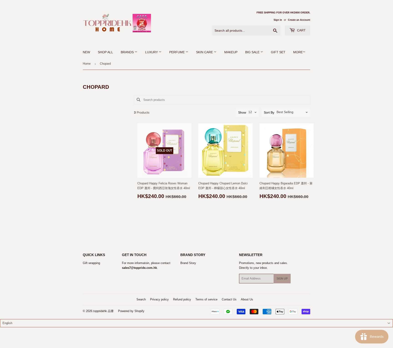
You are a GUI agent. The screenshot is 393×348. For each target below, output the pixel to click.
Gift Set (278, 52)
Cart (301, 30)
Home (87, 63)
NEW (86, 52)
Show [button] (242, 112)
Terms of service (206, 299)
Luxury (152, 52)
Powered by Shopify (131, 311)
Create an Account (299, 19)
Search (141, 299)
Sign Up (282, 278)
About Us (247, 299)
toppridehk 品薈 (103, 311)
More (298, 52)
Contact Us (229, 299)
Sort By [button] (269, 112)
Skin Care (205, 52)
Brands (128, 52)
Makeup (230, 52)
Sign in (278, 19)
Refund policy (182, 299)
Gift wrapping (91, 263)
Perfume (177, 52)
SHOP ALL (105, 52)
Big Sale (252, 52)
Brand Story (188, 263)
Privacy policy (159, 299)
